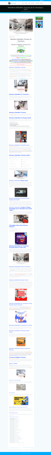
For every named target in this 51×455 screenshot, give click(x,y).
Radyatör (20, 99)
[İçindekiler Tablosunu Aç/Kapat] (13, 36)
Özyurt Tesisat (17, 35)
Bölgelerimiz (10, 17)
